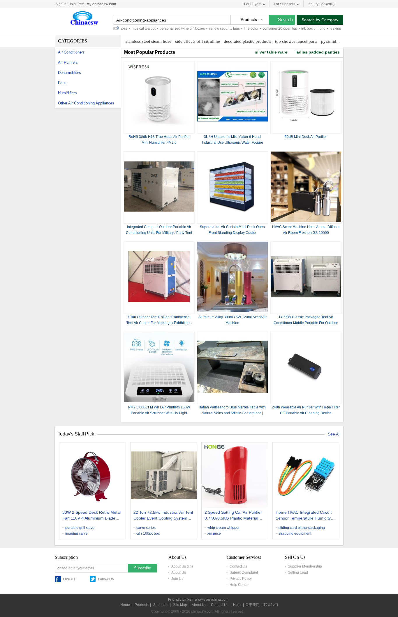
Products (142, 605)
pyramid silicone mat (340, 41)
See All (334, 434)
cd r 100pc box (148, 533)
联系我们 (271, 605)
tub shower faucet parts (296, 41)
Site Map (180, 605)
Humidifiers (67, 93)
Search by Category (320, 19)
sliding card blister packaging (302, 528)
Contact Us (238, 566)
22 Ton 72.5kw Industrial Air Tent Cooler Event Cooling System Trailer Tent (163, 516)
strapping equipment (295, 533)
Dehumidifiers (69, 72)
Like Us (69, 579)
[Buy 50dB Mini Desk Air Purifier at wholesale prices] (306, 131)
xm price (214, 533)
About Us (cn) (182, 566)
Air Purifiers (68, 62)
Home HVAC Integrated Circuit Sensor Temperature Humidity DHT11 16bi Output (304, 516)
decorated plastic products (247, 41)
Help (237, 605)
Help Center (239, 585)
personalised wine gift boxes (171, 28)
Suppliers (160, 605)
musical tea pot (133, 28)
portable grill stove (79, 528)
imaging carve (76, 533)
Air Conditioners (71, 52)
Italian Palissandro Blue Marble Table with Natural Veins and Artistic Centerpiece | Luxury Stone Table (232, 413)
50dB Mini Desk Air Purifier (306, 137)
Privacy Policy (241, 579)
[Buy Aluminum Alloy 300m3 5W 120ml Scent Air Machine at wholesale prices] (232, 311)
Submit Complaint (244, 572)
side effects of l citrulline (197, 41)
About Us (178, 572)
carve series (146, 528)
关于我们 (252, 605)
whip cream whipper (223, 528)
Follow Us (106, 579)
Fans (62, 83)
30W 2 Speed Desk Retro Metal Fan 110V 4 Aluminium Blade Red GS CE (91, 516)
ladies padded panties (317, 52)
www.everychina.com (211, 600)
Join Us (177, 579)
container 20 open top (269, 28)
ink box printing (303, 28)
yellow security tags (213, 28)
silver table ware (271, 52)
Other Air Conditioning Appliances (86, 103)
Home (125, 605)
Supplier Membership (305, 566)
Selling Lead (298, 572)
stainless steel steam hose (148, 41)
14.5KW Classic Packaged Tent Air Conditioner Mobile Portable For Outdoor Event (306, 323)
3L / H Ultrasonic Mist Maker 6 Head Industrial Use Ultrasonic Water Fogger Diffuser (232, 142)
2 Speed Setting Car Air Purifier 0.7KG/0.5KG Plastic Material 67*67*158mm (233, 516)
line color (240, 28)
